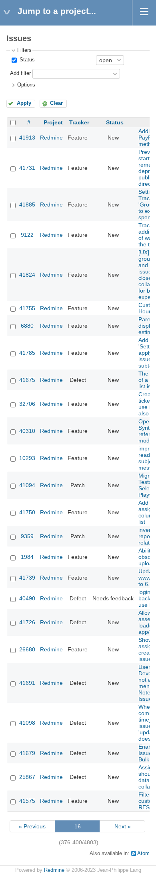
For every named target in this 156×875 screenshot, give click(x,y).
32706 (27, 404)
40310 (27, 431)
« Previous (32, 826)
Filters (24, 50)
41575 (27, 801)
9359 (27, 536)
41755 (27, 308)
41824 (27, 274)
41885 (27, 204)
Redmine (51, 137)
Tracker (79, 122)
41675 (27, 380)
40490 (27, 598)
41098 (27, 723)
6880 (27, 325)
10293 (27, 458)
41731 (27, 168)
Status (26, 60)
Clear (56, 103)
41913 (27, 137)
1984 (27, 557)
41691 (27, 683)
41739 (27, 577)
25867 (27, 777)
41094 (27, 485)
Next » (122, 826)
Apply (24, 103)
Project (53, 122)
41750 (27, 512)
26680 (27, 649)
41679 (27, 753)
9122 (27, 235)
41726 (27, 622)
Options (26, 85)
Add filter (20, 73)
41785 (27, 353)
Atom (143, 853)
